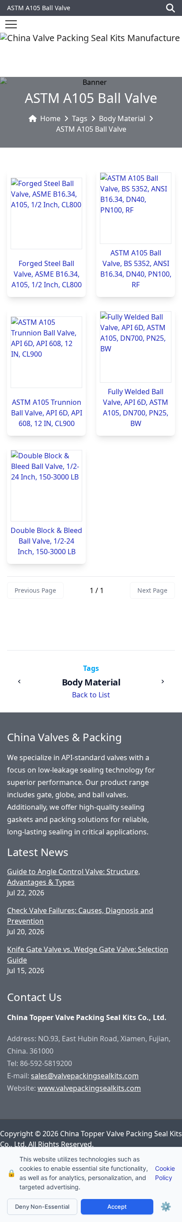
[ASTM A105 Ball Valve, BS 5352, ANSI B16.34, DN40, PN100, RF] (135, 208)
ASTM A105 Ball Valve (91, 129)
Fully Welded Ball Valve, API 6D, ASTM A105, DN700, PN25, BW (135, 407)
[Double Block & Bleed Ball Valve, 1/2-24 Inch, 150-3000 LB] (46, 486)
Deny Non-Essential (42, 1206)
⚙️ (165, 1206)
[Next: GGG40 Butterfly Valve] (162, 681)
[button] (11, 24)
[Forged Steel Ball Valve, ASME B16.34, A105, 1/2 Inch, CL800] (46, 213)
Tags (79, 118)
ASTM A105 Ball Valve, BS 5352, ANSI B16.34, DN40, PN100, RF (135, 268)
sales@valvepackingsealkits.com (85, 1076)
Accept (117, 1206)
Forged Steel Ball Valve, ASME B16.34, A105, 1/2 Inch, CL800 (46, 274)
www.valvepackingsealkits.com (89, 1088)
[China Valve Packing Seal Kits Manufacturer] (90, 55)
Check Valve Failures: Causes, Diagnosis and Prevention (80, 916)
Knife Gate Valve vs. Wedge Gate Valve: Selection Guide (87, 954)
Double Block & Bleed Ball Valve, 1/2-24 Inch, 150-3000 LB (46, 540)
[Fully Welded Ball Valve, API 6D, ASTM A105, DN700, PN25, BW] (135, 347)
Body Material (122, 118)
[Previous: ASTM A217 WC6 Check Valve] (19, 681)
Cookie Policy (165, 1173)
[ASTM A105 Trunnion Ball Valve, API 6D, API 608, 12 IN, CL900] (46, 352)
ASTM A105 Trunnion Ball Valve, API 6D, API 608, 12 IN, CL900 (46, 412)
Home (50, 118)
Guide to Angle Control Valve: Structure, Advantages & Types (73, 877)
